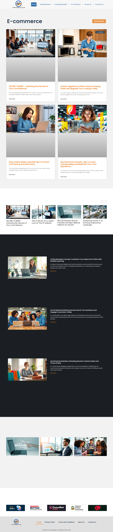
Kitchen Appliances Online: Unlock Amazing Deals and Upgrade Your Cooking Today (80, 87)
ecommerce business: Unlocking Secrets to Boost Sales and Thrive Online (74, 362)
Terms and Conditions (66, 522)
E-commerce (76, 4)
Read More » (12, 99)
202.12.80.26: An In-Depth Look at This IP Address (43, 222)
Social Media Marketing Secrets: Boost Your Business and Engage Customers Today (73, 311)
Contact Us (99, 4)
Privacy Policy (50, 522)
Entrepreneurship (61, 4)
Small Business (45, 4)
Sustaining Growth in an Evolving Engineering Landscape (93, 223)
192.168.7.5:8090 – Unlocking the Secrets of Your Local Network (28, 87)
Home (34, 4)
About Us (88, 4)
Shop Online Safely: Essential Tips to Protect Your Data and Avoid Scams (29, 163)
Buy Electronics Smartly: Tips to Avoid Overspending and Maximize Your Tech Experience (78, 164)
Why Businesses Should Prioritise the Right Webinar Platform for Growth (68, 223)
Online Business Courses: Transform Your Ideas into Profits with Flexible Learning (76, 260)
